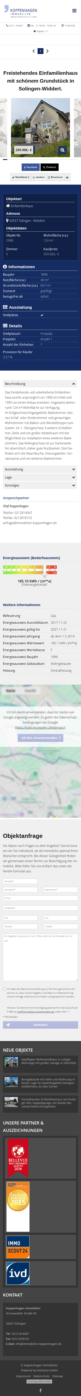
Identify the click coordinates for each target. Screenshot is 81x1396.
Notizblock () (22, 177)
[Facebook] (40, 1391)
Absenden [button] (40, 1025)
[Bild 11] (49, 159)
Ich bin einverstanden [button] (39, 738)
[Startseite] (20, 11)
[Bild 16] (71, 159)
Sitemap (57, 1376)
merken (40, 177)
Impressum (23, 1376)
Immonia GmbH (47, 1370)
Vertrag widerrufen (39, 1381)
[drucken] (67, 177)
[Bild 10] (45, 159)
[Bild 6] (27, 159)
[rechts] (47, 51)
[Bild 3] (14, 159)
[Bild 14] (62, 159)
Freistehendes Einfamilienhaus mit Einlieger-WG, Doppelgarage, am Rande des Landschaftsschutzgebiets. (48, 1102)
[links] (33, 51)
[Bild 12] (54, 159)
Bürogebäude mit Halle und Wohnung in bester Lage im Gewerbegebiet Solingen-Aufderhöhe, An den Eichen (48, 1082)
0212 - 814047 (16, 25)
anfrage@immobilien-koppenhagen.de (30, 523)
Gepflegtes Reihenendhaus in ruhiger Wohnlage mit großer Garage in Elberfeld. (48, 1061)
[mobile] (74, 10)
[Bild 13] (58, 159)
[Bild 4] (18, 159)
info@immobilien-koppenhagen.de (35, 1011)
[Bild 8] (36, 159)
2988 (9, 240)
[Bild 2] (9, 159)
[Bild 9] (40, 159)
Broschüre (56, 177)
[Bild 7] (31, 159)
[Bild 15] (67, 159)
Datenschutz (41, 1376)
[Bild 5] (23, 159)
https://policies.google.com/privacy (40, 727)
